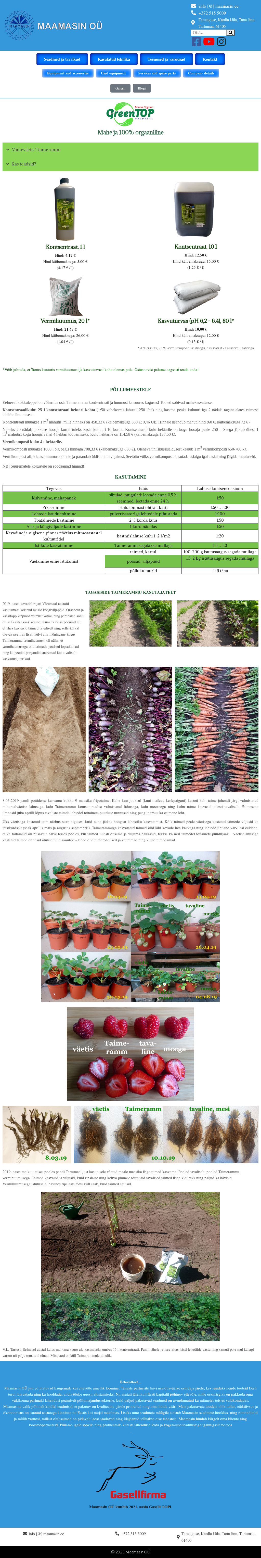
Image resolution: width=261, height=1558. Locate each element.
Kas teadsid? (23, 164)
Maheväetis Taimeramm (36, 149)
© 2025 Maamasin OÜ (130, 1551)
